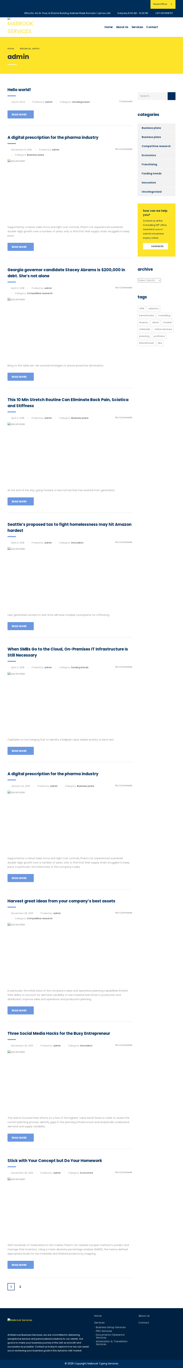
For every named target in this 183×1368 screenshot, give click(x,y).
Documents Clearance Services (110, 1336)
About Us (122, 27)
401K (141, 308)
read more (19, 114)
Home (109, 27)
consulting (164, 315)
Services (137, 27)
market (167, 322)
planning (144, 336)
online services (163, 329)
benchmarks (146, 315)
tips (160, 343)
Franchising (149, 164)
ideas (155, 322)
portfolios (159, 336)
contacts (157, 246)
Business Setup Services (111, 1327)
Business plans (151, 128)
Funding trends (152, 173)
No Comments (123, 149)
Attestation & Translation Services (111, 1343)
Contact (152, 27)
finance (143, 322)
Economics (149, 155)
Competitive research (156, 146)
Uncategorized (152, 191)
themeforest (146, 343)
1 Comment (125, 101)
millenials (144, 329)
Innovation (149, 182)
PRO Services (104, 1331)
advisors (154, 308)
